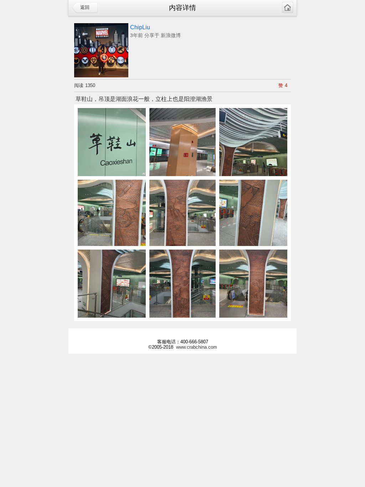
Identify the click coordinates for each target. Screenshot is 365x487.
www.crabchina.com (196, 347)
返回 (84, 7)
